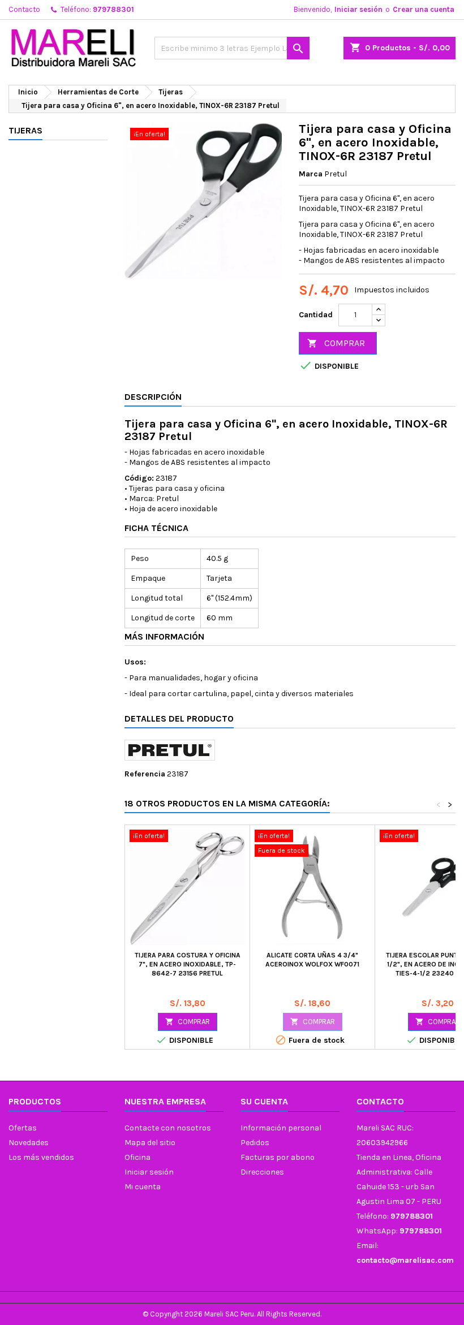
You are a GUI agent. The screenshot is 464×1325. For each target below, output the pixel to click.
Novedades (28, 1142)
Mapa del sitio (149, 1142)
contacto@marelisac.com (405, 1260)
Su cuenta (264, 1101)
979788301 (113, 9)
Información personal (280, 1128)
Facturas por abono (277, 1157)
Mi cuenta (142, 1187)
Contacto (24, 9)
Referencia (144, 774)
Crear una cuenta (423, 9)
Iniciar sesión (358, 9)
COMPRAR (336, 343)
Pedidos (254, 1142)
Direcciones (262, 1172)
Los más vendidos (41, 1157)
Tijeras (25, 130)
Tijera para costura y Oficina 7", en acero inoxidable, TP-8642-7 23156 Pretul (187, 964)
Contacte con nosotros (167, 1128)
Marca (311, 174)
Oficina (137, 1157)
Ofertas (22, 1128)
